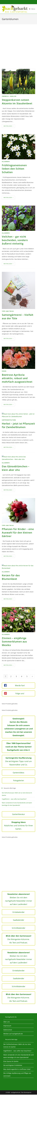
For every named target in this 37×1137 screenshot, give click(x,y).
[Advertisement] (18, 49)
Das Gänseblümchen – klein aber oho (15, 468)
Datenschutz (7, 1030)
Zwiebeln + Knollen (9, 96)
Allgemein (5, 161)
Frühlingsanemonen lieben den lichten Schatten (14, 168)
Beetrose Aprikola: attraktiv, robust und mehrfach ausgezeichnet (17, 378)
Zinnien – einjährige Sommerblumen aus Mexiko (14, 641)
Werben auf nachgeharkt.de (13, 1034)
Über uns (6, 1022)
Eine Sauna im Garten (10, 1061)
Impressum (7, 1026)
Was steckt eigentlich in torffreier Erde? (17, 1069)
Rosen (4, 371)
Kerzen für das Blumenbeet (11, 577)
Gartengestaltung (9, 420)
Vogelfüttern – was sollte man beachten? (14, 799)
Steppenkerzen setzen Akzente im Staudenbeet (17, 101)
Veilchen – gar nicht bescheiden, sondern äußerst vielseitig (15, 240)
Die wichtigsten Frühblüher (12, 1065)
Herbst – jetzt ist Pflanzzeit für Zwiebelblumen (18, 425)
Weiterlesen (9, 126)
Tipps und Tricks (8, 311)
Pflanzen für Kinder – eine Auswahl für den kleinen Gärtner (18, 532)
